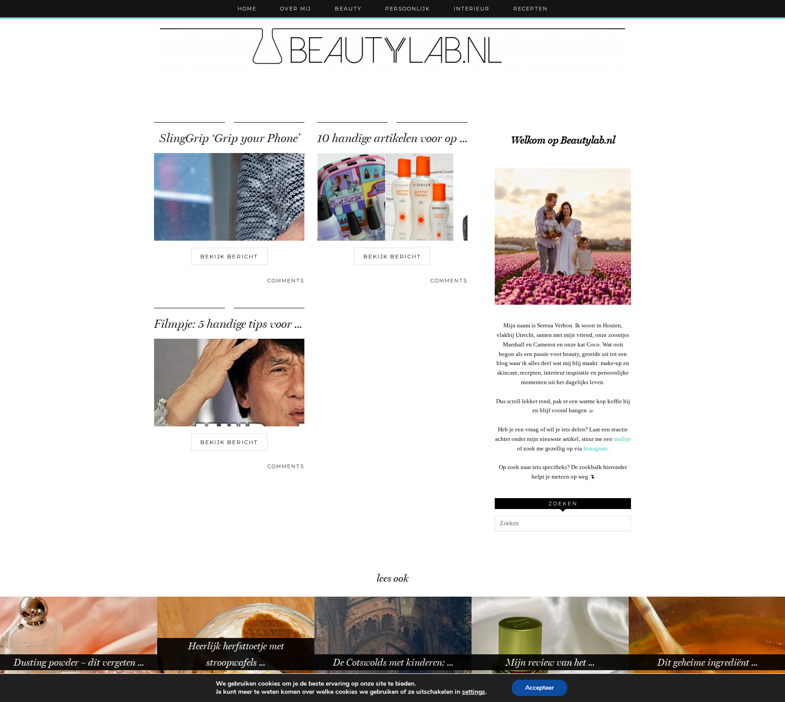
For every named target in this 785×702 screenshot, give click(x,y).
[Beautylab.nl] (392, 50)
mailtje (622, 438)
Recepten (530, 8)
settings (473, 692)
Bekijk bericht (229, 256)
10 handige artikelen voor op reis (397, 138)
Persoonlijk (407, 8)
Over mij (295, 8)
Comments (286, 280)
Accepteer (539, 687)
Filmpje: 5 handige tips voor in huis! (243, 324)
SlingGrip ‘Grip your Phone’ (229, 138)
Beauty (348, 8)
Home (247, 8)
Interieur (472, 8)
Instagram (595, 448)
